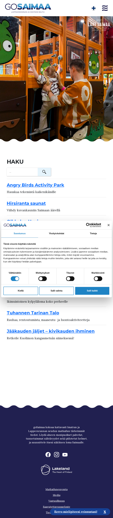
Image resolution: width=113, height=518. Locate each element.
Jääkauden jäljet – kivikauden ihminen (51, 331)
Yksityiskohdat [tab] (56, 233)
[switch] (42, 278)
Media (56, 495)
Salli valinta (56, 290)
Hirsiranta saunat (26, 203)
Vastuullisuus (56, 501)
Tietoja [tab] (93, 233)
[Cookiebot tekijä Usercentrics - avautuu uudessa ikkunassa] (88, 225)
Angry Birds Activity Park (35, 185)
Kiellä (21, 290)
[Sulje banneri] (109, 225)
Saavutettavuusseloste (56, 506)
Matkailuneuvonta (56, 489)
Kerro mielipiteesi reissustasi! (75, 511)
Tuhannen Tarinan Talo (33, 312)
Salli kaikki (92, 290)
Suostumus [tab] (20, 233)
